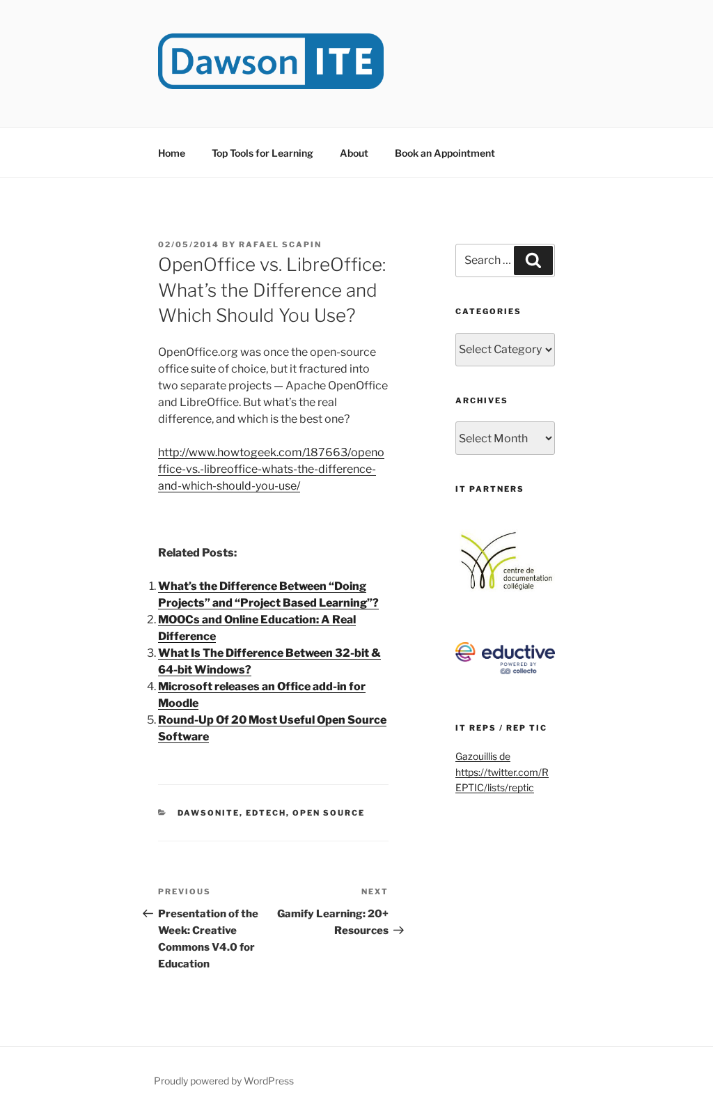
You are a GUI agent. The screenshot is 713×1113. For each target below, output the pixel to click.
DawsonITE (209, 813)
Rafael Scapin (280, 244)
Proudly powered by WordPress (224, 1081)
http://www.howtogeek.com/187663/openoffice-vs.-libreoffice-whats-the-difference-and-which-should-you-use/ (271, 469)
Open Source (328, 813)
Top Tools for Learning (262, 153)
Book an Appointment (445, 153)
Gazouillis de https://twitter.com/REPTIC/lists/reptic (502, 771)
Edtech (266, 813)
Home (171, 153)
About (354, 153)
